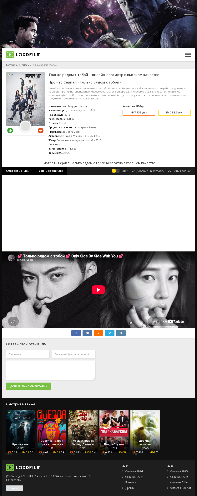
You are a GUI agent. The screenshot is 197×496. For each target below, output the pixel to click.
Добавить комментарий (29, 386)
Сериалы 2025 (179, 477)
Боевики (130, 482)
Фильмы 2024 (134, 471)
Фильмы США (179, 482)
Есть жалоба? (182, 171)
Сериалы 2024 (134, 477)
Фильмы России (180, 488)
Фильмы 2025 (179, 471)
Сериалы (24, 65)
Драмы (129, 488)
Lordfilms (11, 65)
